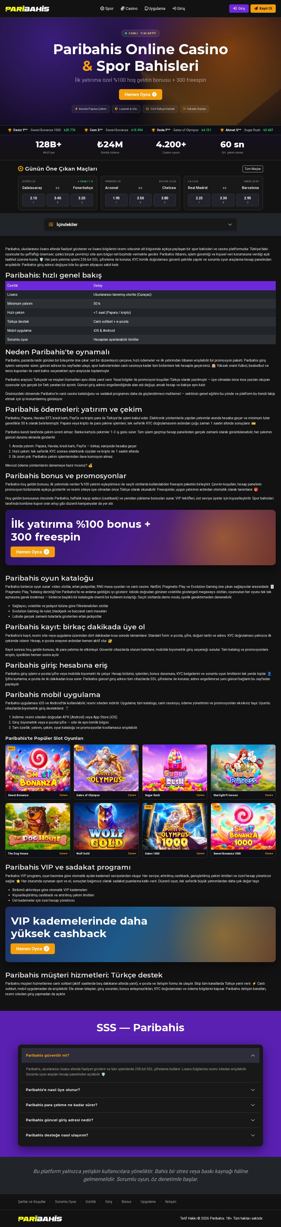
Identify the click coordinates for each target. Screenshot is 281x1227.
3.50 (140, 200)
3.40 (57, 200)
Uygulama (156, 8)
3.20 (81, 200)
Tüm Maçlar (253, 169)
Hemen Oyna (137, 94)
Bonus (126, 1202)
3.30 (223, 200)
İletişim (170, 1202)
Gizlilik (91, 1202)
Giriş (180, 8)
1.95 (116, 200)
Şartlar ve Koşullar (32, 1202)
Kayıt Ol (265, 8)
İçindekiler (67, 224)
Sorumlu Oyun (65, 1202)
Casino (131, 8)
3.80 (164, 200)
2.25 (199, 200)
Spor (109, 8)
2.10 (33, 200)
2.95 (247, 200)
